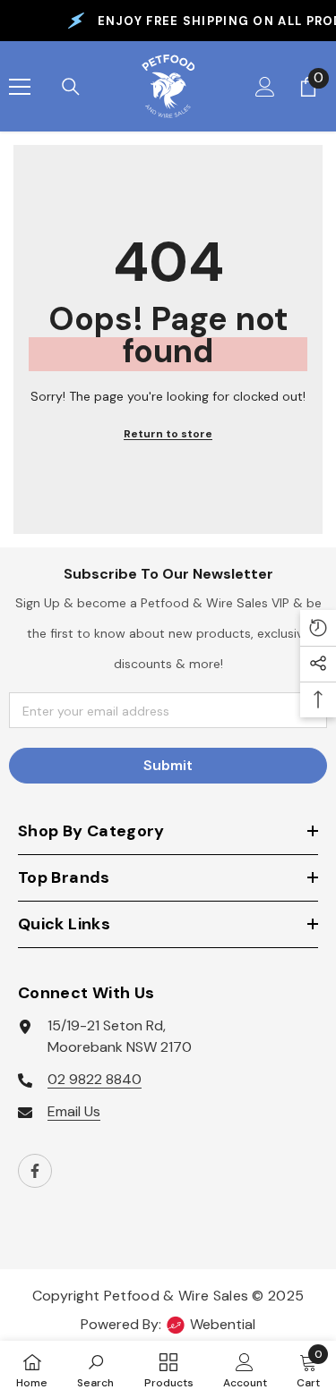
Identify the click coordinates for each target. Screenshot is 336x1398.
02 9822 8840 (94, 1079)
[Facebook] (35, 1171)
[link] (95, 1369)
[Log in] (265, 87)
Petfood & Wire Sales (176, 1295)
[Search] (71, 86)
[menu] (19, 86)
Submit (168, 765)
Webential (222, 1324)
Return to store (168, 434)
